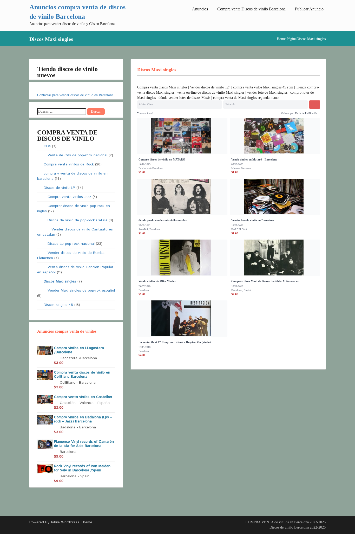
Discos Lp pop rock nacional (71, 243)
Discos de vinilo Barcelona (289, 527)
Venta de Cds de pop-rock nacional (77, 155)
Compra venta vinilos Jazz (69, 197)
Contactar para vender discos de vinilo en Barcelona (75, 95)
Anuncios (200, 9)
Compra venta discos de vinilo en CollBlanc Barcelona (82, 374)
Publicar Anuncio (309, 9)
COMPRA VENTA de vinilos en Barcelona (277, 522)
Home (281, 39)
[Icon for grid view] (277, 113)
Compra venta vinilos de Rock (69, 164)
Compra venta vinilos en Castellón (83, 397)
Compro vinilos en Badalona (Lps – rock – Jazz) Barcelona (83, 419)
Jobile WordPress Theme (71, 522)
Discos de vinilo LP (59, 187)
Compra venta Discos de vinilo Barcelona (251, 9)
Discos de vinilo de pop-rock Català (77, 220)
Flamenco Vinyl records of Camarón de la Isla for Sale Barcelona (84, 443)
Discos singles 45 (58, 304)
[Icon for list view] (273, 113)
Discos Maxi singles (60, 281)
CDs (47, 146)
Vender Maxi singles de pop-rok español (81, 290)
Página (292, 39)
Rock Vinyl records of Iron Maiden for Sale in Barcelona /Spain (82, 468)
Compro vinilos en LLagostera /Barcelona (79, 350)
